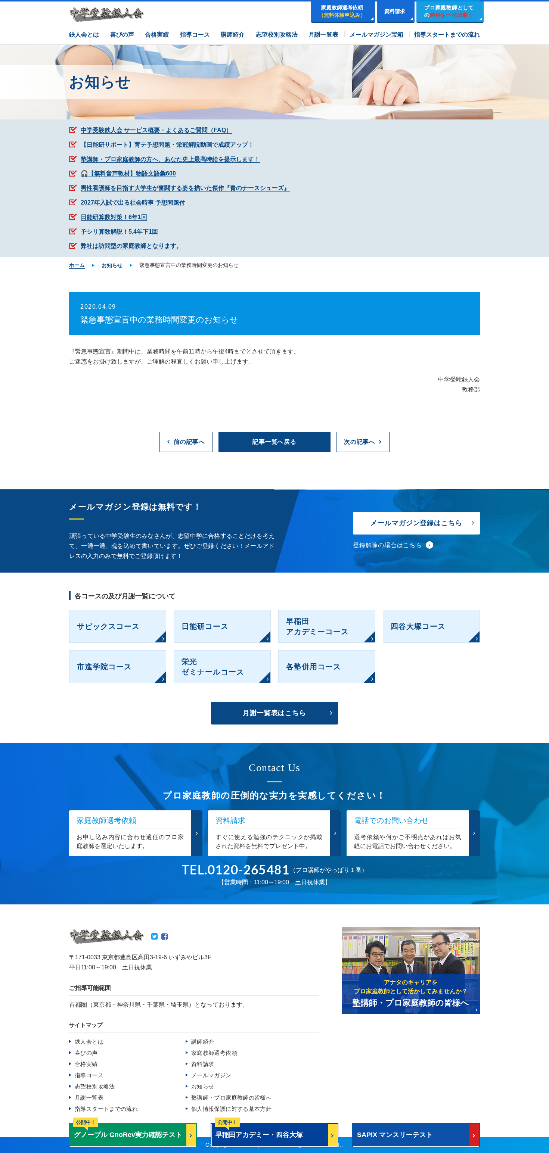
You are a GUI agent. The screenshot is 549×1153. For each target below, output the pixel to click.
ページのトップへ (526, 1134)
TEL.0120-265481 (236, 870)
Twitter (154, 936)
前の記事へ (189, 442)
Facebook (164, 936)
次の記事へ (359, 442)
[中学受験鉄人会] (106, 14)
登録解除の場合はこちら (387, 545)
